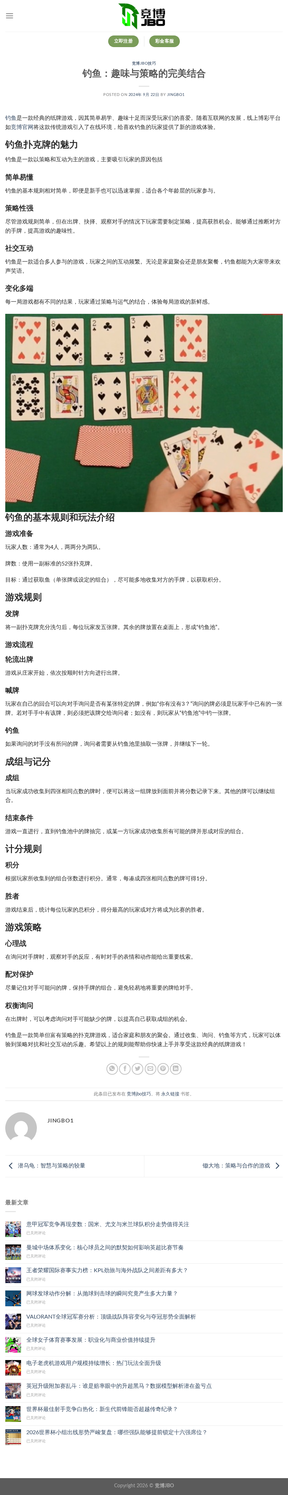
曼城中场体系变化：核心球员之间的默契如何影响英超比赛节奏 (105, 1247)
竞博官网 (22, 127)
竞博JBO (164, 1485)
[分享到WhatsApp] (112, 1069)
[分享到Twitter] (137, 1069)
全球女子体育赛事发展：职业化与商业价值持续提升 (91, 1340)
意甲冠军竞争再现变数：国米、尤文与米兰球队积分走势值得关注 (107, 1224)
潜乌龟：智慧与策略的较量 (51, 1166)
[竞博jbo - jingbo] (144, 16)
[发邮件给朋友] (150, 1069)
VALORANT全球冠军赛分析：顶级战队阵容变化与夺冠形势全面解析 (111, 1317)
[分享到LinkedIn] (176, 1069)
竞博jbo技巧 (144, 63)
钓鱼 (11, 118)
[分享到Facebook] (125, 1069)
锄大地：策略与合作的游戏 (237, 1166)
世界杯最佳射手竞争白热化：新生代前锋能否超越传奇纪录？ (102, 1409)
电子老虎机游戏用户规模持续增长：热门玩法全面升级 (93, 1363)
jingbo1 (176, 95)
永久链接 (170, 1094)
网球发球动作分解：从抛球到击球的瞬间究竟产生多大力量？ (102, 1293)
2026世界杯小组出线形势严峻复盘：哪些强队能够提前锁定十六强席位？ (117, 1432)
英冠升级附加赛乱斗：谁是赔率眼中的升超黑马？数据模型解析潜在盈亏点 (119, 1386)
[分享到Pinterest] (163, 1069)
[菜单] (9, 15)
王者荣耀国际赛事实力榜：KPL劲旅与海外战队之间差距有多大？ (107, 1270)
